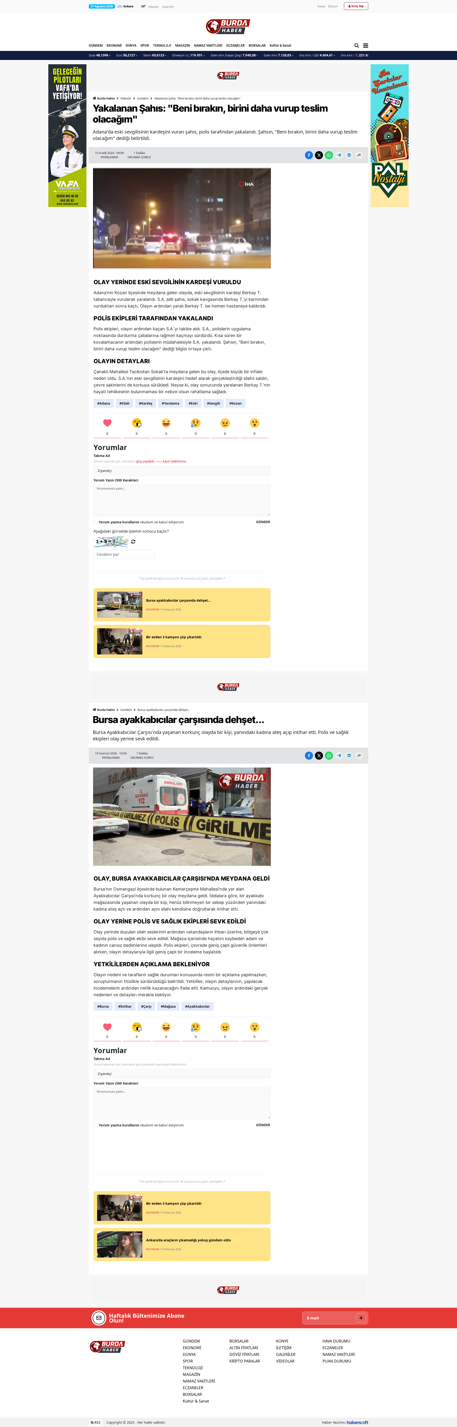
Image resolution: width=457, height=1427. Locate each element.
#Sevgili (213, 403)
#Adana (103, 403)
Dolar (98, 55)
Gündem (143, 98)
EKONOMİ (114, 45)
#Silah (124, 403)
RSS (97, 1422)
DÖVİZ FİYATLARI (244, 1354)
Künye (322, 6)
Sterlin (153, 55)
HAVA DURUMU (336, 1341)
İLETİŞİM (284, 1347)
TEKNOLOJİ (162, 45)
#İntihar (125, 1006)
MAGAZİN (182, 45)
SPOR (144, 45)
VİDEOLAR (285, 1361)
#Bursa (103, 1006)
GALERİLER (285, 1354)
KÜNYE (282, 1341)
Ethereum (187, 55)
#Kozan (235, 403)
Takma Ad (102, 455)
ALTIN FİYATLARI (243, 1347)
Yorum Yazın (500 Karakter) (116, 480)
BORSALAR (257, 45)
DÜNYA (131, 45)
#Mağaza (168, 1006)
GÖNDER (263, 522)
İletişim (333, 6)
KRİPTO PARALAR (244, 1361)
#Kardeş (145, 403)
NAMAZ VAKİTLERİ (208, 45)
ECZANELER (235, 45)
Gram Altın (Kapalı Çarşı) (233, 55)
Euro (125, 55)
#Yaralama (170, 403)
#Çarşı (146, 1006)
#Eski (193, 403)
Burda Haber (106, 98)
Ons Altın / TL (358, 55)
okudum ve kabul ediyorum (141, 522)
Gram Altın (277, 55)
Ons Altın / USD (316, 55)
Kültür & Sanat (280, 45)
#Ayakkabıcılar (197, 1006)
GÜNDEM (96, 45)
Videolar (153, 7)
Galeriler (168, 7)
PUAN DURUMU (337, 1361)
